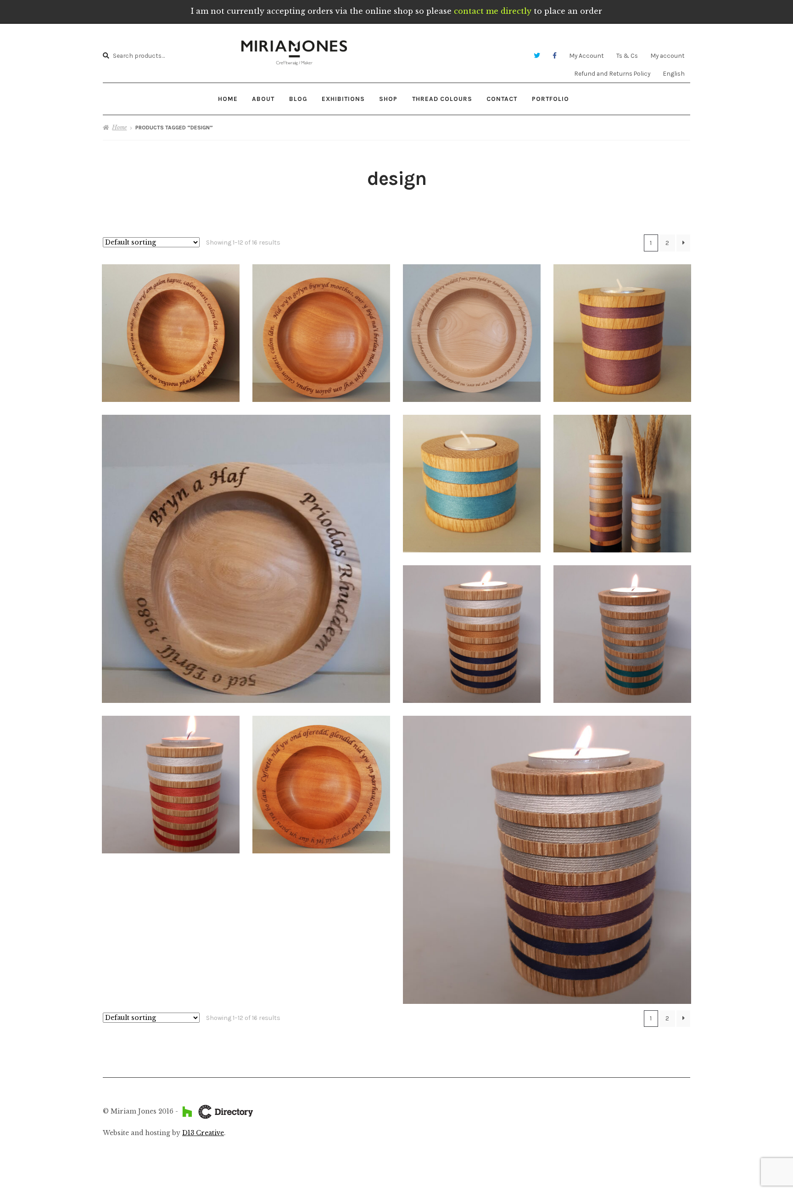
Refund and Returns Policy (612, 73)
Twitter (537, 56)
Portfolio (550, 98)
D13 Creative (203, 1133)
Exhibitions (343, 98)
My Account (586, 55)
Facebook (554, 56)
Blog (298, 98)
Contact (501, 98)
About (263, 98)
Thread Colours (442, 98)
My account (667, 55)
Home (228, 98)
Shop (388, 98)
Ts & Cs (627, 55)
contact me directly (492, 11)
